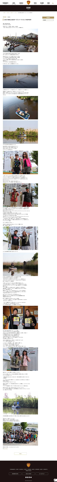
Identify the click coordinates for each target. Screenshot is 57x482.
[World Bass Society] (28, 3)
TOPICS (8, 12)
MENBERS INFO (15, 473)
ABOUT (41, 469)
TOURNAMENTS (12, 469)
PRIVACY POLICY (28, 470)
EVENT (12, 12)
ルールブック (41, 473)
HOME (4, 12)
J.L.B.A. (15, 12)
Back (20, 453)
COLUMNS (29, 469)
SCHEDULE (21, 469)
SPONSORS (37, 469)
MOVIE (33, 469)
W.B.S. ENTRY (28, 473)
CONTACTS (45, 469)
